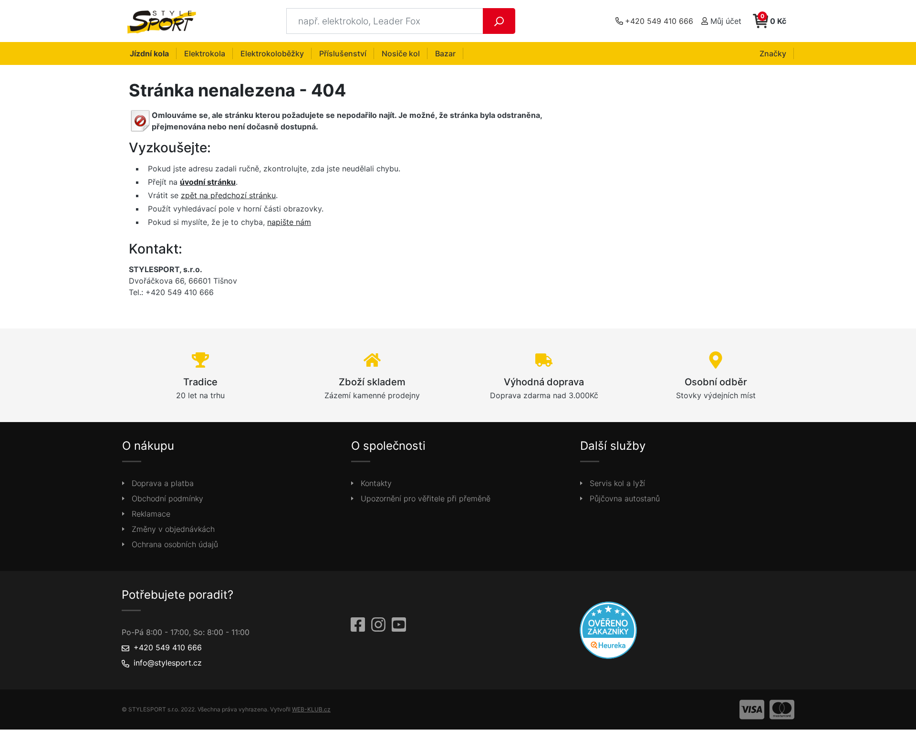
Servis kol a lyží (617, 483)
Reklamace (151, 514)
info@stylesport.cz (168, 662)
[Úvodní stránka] (164, 21)
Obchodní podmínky (167, 498)
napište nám (289, 222)
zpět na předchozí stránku (228, 195)
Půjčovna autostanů (625, 498)
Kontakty (376, 483)
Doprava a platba (163, 483)
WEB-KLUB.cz (311, 709)
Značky (773, 53)
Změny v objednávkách (173, 529)
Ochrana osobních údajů (175, 544)
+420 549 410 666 (168, 647)
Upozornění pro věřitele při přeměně (425, 498)
